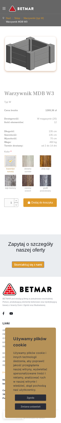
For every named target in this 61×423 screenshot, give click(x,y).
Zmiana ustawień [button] (30, 406)
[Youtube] (11, 313)
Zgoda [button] (30, 397)
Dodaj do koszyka (42, 202)
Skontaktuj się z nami (28, 264)
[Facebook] (6, 313)
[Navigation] (4, 8)
